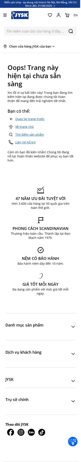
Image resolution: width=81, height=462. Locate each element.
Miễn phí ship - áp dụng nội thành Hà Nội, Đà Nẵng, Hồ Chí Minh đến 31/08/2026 (40, 3)
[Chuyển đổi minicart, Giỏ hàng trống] (67, 15)
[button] (40, 327)
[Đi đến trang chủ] (20, 15)
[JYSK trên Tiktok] (42, 432)
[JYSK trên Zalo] (31, 432)
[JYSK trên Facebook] (10, 432)
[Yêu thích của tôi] (50, 15)
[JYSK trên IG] (21, 432)
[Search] (71, 31)
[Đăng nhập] (58, 15)
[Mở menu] (5, 15)
